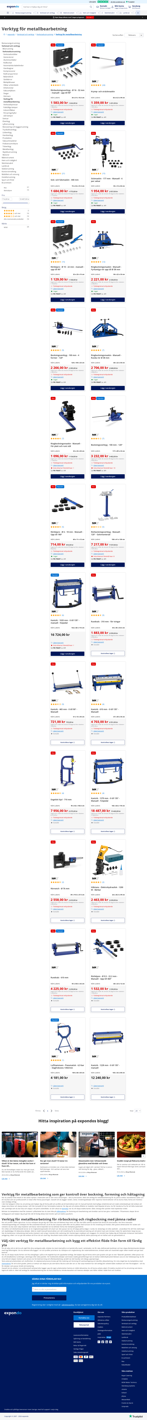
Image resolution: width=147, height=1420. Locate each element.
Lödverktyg (7, 132)
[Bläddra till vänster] (4, 17)
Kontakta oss (84, 1318)
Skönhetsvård (7, 163)
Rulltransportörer (10, 74)
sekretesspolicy (68, 1305)
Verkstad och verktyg (11, 46)
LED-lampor (8, 116)
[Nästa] (51, 1111)
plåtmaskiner (61, 1211)
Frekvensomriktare (10, 143)
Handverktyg (8, 135)
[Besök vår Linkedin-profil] (106, 1342)
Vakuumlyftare (9, 90)
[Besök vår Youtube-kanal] (99, 1342)
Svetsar (6, 118)
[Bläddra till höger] (142, 17)
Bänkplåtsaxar (9, 82)
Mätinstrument (8, 157)
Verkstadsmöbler (10, 54)
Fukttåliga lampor (10, 107)
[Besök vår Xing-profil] (110, 1342)
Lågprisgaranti (58, 112)
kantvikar (65, 1209)
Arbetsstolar (8, 88)
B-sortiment (6, 183)
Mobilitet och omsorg (10, 174)
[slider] (2, 203)
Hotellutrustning (8, 177)
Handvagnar (8, 68)
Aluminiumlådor (10, 60)
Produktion (7, 138)
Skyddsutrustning (10, 152)
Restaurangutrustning (11, 43)
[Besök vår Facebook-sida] (102, 1342)
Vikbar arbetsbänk (10, 85)
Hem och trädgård (9, 160)
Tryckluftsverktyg (9, 129)
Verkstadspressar (10, 104)
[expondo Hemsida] (4, 34)
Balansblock (8, 76)
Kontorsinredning (9, 171)
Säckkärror (7, 79)
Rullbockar (7, 63)
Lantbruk (5, 166)
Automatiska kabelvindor (13, 65)
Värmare (7, 96)
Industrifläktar (9, 110)
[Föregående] (44, 1111)
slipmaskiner (6, 1264)
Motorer (6, 155)
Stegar (6, 93)
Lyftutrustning (8, 124)
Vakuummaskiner (10, 141)
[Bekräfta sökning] (91, 7)
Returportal (84, 1325)
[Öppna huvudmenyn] (8, 13)
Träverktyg (7, 146)
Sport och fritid (8, 180)
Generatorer (8, 57)
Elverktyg (6, 121)
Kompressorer (9, 71)
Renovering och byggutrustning (15, 127)
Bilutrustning (8, 49)
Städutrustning (8, 169)
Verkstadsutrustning (11, 51)
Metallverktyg (8, 149)
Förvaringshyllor (10, 113)
